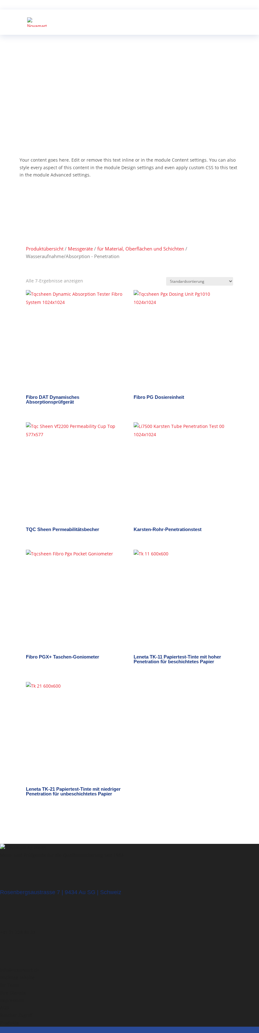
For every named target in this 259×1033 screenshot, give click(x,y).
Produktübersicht (44, 248)
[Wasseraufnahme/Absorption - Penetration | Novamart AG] (37, 21)
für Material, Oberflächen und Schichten (140, 248)
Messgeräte (80, 248)
